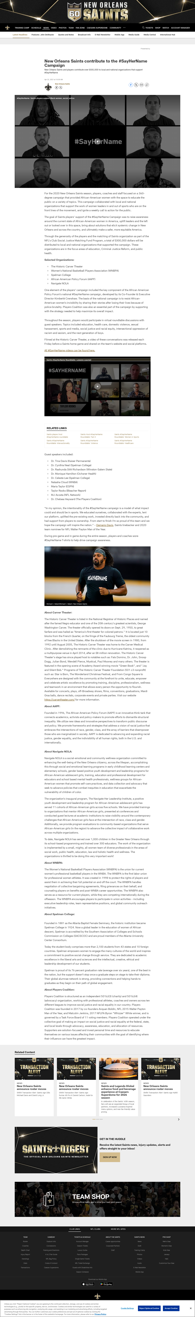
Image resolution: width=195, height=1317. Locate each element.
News (140, 1241)
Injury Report (25, 1254)
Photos (139, 1254)
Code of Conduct (51, 1263)
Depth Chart (25, 1250)
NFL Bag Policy (51, 1259)
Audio (139, 1263)
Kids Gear (166, 1250)
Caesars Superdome (51, 1267)
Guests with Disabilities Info (82, 1267)
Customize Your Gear (166, 1263)
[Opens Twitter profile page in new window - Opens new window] (60, 87)
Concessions (51, 1246)
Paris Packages (82, 1254)
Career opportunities (113, 1241)
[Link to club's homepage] (7, 27)
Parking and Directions (51, 1250)
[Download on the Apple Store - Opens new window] (88, 1284)
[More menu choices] (124, 27)
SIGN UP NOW (110, 1157)
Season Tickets (82, 1246)
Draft (139, 1246)
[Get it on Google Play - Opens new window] (106, 1285)
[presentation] (179, 1119)
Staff (113, 1250)
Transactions (25, 1267)
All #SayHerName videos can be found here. (69, 350)
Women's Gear (166, 1246)
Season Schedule (82, 1272)
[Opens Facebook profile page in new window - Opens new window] (56, 87)
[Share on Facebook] (131, 86)
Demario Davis (104, 525)
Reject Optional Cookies (149, 1308)
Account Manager (82, 1241)
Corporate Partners (113, 1246)
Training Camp (139, 1250)
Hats (166, 1259)
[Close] (191, 1308)
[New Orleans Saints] (97, 1296)
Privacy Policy (100, 1314)
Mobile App (140, 1272)
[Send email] (141, 86)
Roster (25, 1241)
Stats (25, 1263)
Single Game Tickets (82, 1259)
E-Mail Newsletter (139, 1267)
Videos (139, 1259)
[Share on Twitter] (136, 86)
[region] (97, 1308)
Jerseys (166, 1254)
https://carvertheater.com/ (59, 699)
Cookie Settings (127, 1308)
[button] (97, 141)
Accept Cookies (171, 1308)
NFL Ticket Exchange (82, 1263)
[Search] (143, 27)
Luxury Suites (82, 1250)
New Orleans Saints (62, 84)
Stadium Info (51, 1241)
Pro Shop (167, 1237)
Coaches (25, 1246)
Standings (25, 1259)
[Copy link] (147, 85)
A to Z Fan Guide (51, 1254)
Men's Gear (167, 1241)
